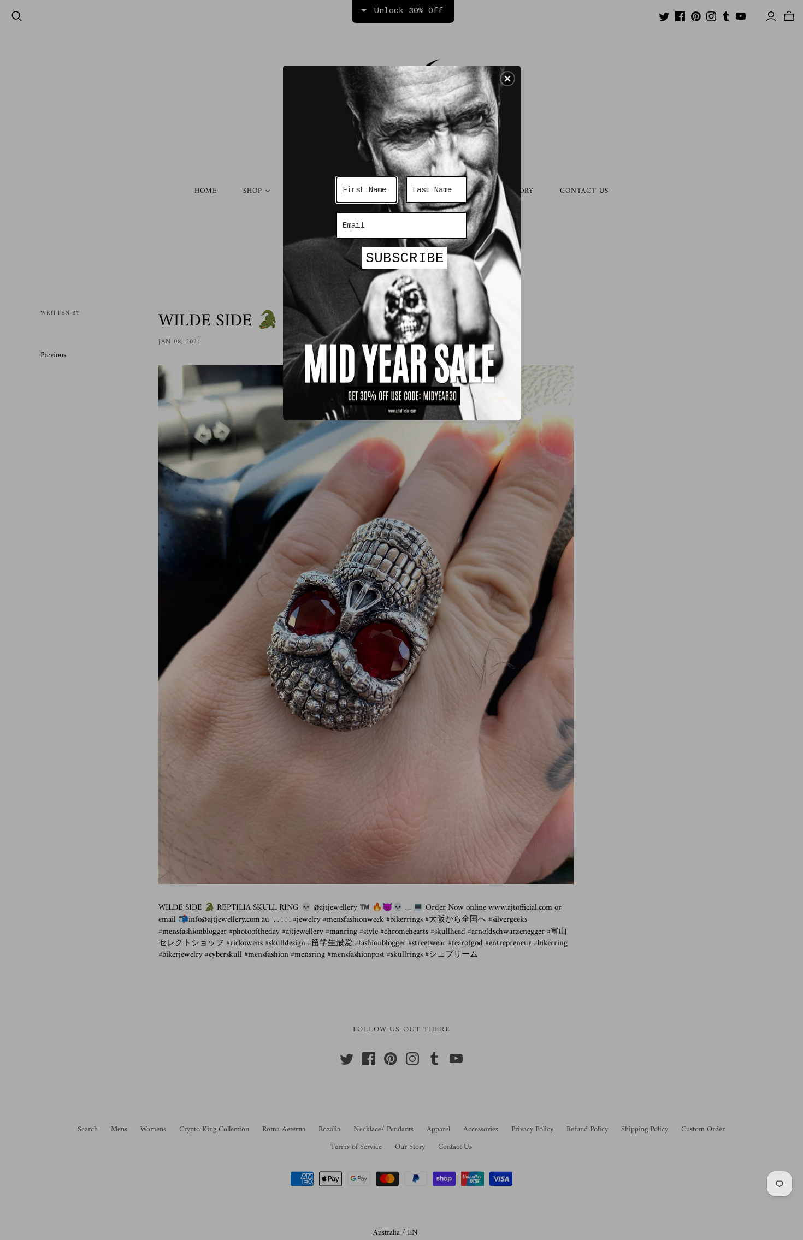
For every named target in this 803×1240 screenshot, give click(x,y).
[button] (507, 78)
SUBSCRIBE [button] (404, 258)
